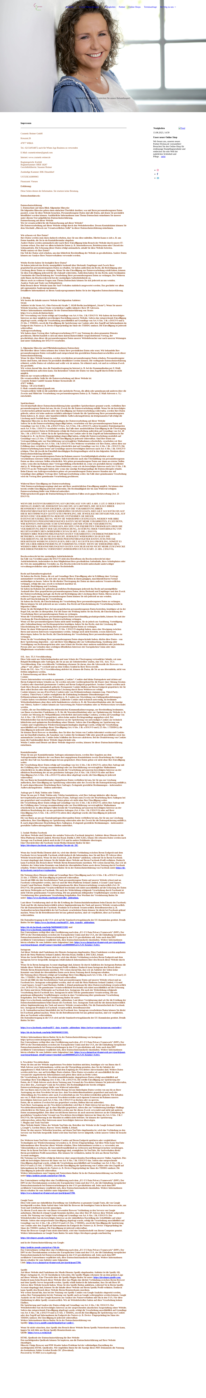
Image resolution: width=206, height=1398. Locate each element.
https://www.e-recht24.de (40, 1332)
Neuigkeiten (110, 7)
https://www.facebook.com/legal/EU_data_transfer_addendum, (50, 1027)
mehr (163, 156)
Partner (122, 7)
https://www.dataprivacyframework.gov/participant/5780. (48, 1193)
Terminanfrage (150, 7)
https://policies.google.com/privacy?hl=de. (46, 1175)
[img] (38, 7)
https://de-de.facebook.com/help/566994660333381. (45, 1032)
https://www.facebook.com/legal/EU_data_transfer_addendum (64, 922)
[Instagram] (158, 170)
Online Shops (135, 7)
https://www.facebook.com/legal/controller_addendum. (53, 898)
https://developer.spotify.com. (107, 1277)
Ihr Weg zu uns (167, 7)
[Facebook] (157, 174)
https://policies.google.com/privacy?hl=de (40, 1247)
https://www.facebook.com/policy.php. (39, 930)
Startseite (70, 7)
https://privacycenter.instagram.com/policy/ (101, 1027)
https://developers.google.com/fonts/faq (39, 1238)
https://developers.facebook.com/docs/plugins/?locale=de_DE (49, 845)
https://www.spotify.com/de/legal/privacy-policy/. (51, 1323)
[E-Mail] (158, 178)
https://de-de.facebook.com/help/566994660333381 (44, 927)
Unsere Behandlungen (89, 7)
